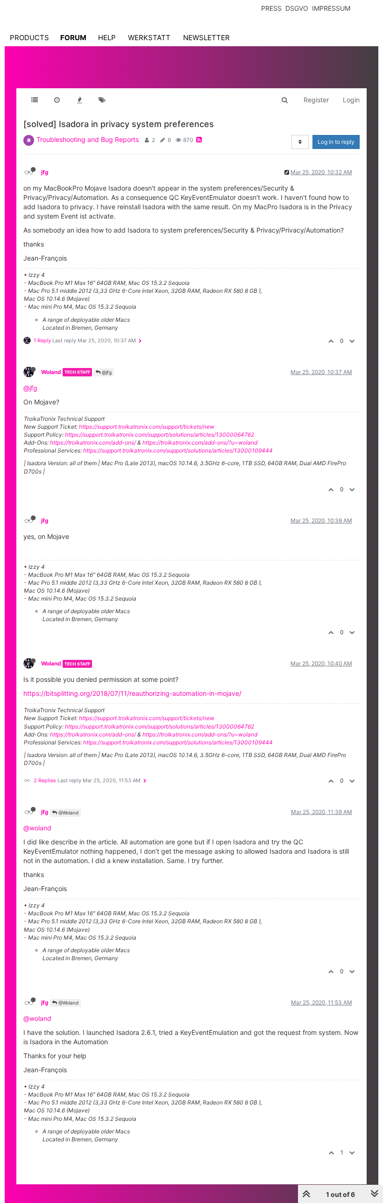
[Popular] (79, 100)
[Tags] (102, 100)
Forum (73, 37)
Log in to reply (336, 141)
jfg (45, 172)
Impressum (331, 8)
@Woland (67, 812)
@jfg (106, 372)
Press (271, 8)
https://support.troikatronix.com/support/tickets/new (146, 426)
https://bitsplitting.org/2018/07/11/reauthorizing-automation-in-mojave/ (132, 693)
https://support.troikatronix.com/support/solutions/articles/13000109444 (178, 450)
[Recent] (57, 100)
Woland (51, 371)
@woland (37, 828)
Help (107, 37)
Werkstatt (149, 37)
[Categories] (34, 100)
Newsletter (206, 37)
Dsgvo (296, 8)
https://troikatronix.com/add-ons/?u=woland (199, 442)
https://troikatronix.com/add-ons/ (93, 442)
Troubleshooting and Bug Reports (87, 139)
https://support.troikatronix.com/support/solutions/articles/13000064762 (159, 434)
